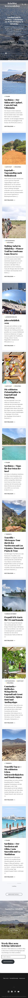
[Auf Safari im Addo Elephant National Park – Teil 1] (14, 959)
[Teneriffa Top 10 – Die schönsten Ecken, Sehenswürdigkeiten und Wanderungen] (14, 745)
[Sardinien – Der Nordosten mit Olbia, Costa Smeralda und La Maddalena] (14, 822)
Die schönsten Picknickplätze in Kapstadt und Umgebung (12, 393)
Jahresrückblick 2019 (11, 321)
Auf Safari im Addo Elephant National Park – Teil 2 (13, 918)
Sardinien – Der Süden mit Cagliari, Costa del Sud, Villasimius (13, 103)
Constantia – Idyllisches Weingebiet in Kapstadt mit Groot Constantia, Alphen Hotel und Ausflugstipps (13, 694)
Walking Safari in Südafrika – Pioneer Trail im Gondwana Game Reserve (13, 250)
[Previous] (2, 29)
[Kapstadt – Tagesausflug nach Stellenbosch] (14, 148)
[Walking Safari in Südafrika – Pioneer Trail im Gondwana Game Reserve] (14, 222)
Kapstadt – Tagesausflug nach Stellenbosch (13, 173)
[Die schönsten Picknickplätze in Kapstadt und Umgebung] (14, 368)
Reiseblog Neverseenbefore (12, 4)
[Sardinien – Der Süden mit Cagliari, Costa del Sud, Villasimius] (14, 78)
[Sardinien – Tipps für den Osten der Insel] (14, 444)
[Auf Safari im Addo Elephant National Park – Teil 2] (14, 895)
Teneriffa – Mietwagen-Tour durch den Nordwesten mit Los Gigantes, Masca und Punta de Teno (14, 544)
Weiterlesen (16, 40)
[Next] (26, 29)
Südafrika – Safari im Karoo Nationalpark (16, 20)
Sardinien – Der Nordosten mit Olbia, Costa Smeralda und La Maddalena (12, 849)
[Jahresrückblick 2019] (14, 299)
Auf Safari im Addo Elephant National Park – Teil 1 (13, 982)
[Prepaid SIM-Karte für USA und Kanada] (14, 595)
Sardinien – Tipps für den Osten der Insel (12, 468)
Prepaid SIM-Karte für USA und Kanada (13, 618)
